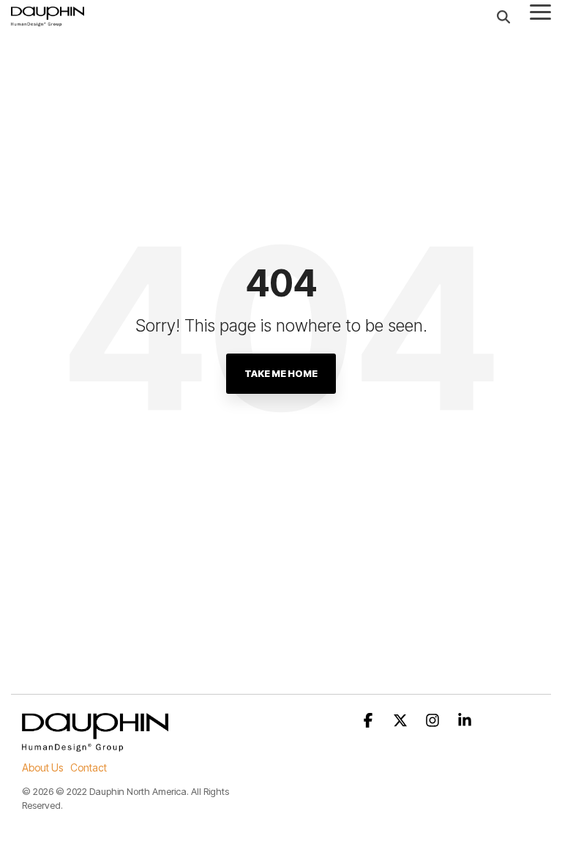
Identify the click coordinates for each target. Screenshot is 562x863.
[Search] (503, 16)
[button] (540, 11)
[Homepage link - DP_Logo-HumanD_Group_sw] (95, 744)
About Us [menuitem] (42, 767)
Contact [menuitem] (88, 767)
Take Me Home (281, 373)
